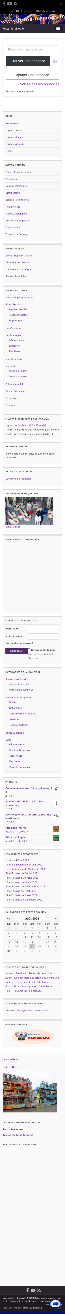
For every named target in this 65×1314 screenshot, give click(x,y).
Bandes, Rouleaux (19, 750)
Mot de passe (13, 636)
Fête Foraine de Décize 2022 (22, 873)
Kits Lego (14, 761)
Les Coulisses (13, 328)
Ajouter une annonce (32, 75)
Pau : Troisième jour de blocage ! (24, 990)
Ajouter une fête (18, 309)
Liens (8, 150)
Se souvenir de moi (43, 649)
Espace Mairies (14, 137)
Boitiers (13, 702)
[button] (55, 1304)
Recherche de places (17, 220)
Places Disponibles (16, 213)
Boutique (10, 405)
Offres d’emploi (14, 384)
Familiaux (14, 351)
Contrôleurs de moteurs (22, 713)
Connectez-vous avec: (19, 642)
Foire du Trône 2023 (17, 860)
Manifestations (13, 359)
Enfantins (14, 345)
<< (9, 918)
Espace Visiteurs (14, 143)
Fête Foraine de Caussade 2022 (24, 899)
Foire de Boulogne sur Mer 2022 (24, 864)
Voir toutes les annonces (39, 84)
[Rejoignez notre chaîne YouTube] (9, 3)
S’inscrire (33, 658)
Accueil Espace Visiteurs (19, 297)
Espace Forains (14, 130)
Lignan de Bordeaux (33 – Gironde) (25, 425)
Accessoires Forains (17, 679)
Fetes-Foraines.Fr (13, 28)
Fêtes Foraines (14, 304)
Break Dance (12, 526)
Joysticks (14, 719)
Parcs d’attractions (16, 391)
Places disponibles (16, 276)
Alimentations (16, 744)
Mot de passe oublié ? (40, 654)
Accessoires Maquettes (18, 697)
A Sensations (16, 340)
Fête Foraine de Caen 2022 (21, 895)
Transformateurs (18, 724)
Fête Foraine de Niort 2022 (20, 890)
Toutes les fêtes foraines (18, 1134)
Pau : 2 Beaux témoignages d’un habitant (29, 986)
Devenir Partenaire (16, 185)
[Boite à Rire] (30, 1091)
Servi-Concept (18, 1297)
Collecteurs (15, 707)
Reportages (15, 320)
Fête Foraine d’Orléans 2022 (21, 877)
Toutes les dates (18, 314)
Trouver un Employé (17, 234)
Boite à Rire (10, 1067)
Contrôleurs (15, 755)
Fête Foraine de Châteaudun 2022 (25, 886)
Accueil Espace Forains (18, 172)
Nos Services (12, 206)
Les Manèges (13, 335)
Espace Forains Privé (17, 199)
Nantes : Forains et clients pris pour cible (28, 973)
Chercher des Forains (17, 262)
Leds (8, 739)
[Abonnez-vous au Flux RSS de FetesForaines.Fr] (15, 3)
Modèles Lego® (18, 370)
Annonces (11, 178)
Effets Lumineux (14, 732)
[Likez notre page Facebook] (4, 3)
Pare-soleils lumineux (21, 689)
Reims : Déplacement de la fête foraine (27, 982)
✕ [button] (61, 1288)
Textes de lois (13, 227)
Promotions (11, 398)
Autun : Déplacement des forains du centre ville (32, 977)
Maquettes (11, 366)
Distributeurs (12, 192)
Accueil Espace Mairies (18, 255)
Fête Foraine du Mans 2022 (21, 882)
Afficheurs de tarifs (19, 684)
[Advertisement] (32, 576)
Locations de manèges (18, 269)
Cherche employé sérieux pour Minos (26, 1010)
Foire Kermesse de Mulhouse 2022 (25, 868)
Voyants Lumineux (19, 767)
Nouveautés (12, 123)
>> (56, 918)
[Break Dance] (29, 510)
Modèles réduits (18, 376)
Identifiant (11, 628)
